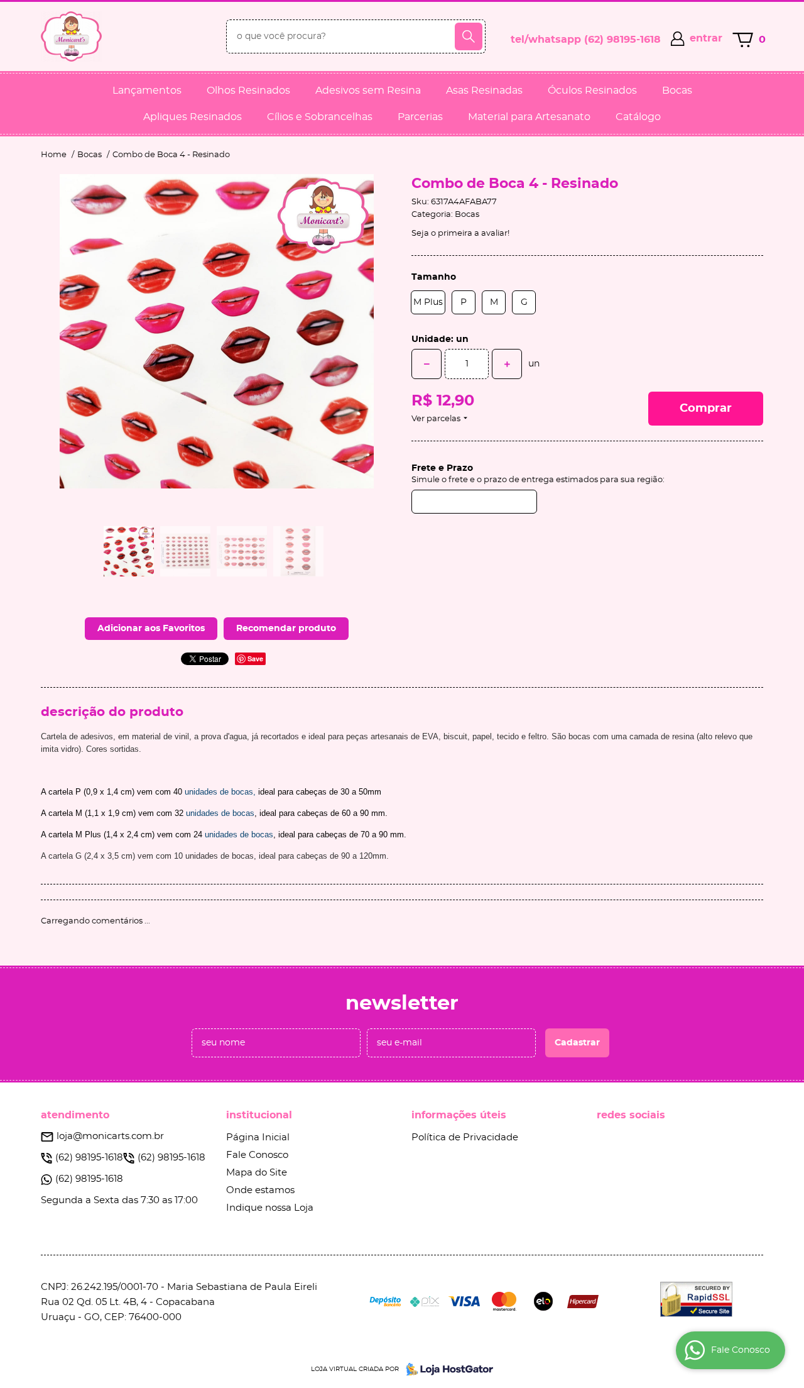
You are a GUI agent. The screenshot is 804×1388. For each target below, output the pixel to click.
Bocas (677, 90)
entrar (706, 38)
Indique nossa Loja (269, 1208)
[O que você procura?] (468, 36)
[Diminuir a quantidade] (426, 364)
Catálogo (638, 117)
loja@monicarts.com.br (110, 1136)
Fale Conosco (257, 1155)
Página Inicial (258, 1137)
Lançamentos (147, 90)
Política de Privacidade (464, 1137)
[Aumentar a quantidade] (507, 364)
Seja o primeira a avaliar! (460, 233)
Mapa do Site (256, 1172)
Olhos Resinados (248, 90)
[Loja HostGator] (446, 1369)
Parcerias (420, 117)
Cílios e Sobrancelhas (319, 117)
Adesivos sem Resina (368, 90)
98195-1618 (622, 40)
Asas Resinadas (484, 90)
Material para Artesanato (529, 117)
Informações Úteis (458, 1115)
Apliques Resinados (192, 117)
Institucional (259, 1115)
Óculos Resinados (592, 90)
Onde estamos (260, 1190)
